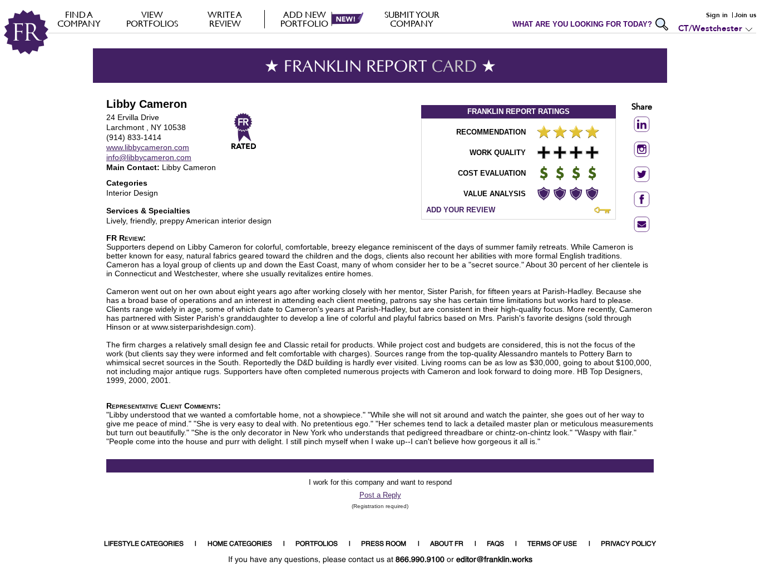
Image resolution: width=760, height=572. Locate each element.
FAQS (495, 544)
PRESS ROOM (383, 544)
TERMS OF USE (552, 544)
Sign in (717, 15)
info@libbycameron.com (148, 157)
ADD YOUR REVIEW (460, 210)
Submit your (412, 18)
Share (641, 107)
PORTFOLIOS (316, 544)
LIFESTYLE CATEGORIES (144, 544)
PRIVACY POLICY (628, 544)
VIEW (152, 18)
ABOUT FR (446, 544)
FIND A (79, 18)
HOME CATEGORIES (240, 544)
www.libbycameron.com (147, 147)
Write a (225, 18)
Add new (304, 18)
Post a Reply (380, 495)
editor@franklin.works (494, 560)
